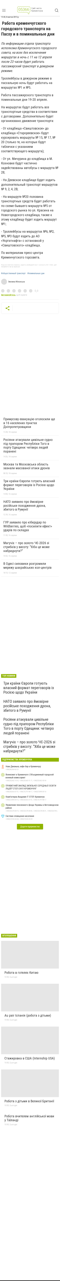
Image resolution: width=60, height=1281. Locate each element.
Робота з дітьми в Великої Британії (29, 1101)
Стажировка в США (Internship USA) (29, 1058)
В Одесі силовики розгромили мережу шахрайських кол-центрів (27, 566)
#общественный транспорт (13, 273)
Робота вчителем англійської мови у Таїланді (29, 1118)
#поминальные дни (35, 273)
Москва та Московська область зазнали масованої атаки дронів (26, 466)
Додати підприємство (30, 826)
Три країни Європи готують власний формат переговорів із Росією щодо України (29, 485)
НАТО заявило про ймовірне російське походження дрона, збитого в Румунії (24, 505)
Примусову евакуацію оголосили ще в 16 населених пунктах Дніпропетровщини (29, 423)
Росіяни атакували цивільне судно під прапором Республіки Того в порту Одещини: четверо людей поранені (28, 445)
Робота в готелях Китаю (21, 973)
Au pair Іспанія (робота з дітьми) (27, 1015)
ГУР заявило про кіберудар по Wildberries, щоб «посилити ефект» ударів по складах (27, 526)
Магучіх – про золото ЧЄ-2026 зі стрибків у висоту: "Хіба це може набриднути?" (26, 547)
